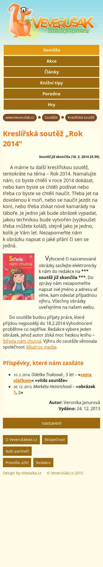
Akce (51, 61)
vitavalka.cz (31, 472)
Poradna (51, 94)
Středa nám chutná (22, 341)
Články (51, 72)
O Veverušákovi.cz (21, 439)
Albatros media (41, 347)
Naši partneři (17, 451)
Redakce (43, 462)
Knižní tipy (51, 83)
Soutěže (51, 50)
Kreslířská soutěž (81, 117)
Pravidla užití (17, 462)
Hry (51, 105)
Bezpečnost (55, 439)
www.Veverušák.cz (20, 117)
